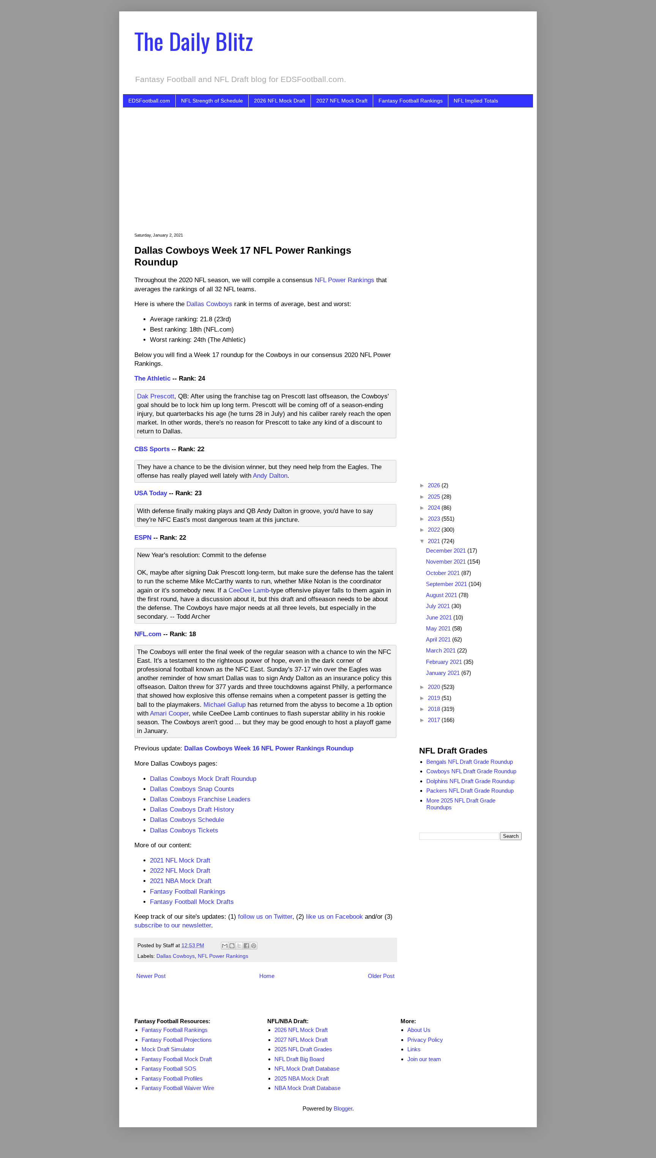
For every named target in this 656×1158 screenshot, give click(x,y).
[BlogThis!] (232, 945)
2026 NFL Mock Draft (279, 101)
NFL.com (147, 633)
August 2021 (442, 595)
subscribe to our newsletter (172, 925)
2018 (435, 709)
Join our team (424, 1059)
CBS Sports (152, 449)
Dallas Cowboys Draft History (192, 809)
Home (266, 976)
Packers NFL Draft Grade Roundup (470, 790)
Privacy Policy (425, 1039)
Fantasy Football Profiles (172, 1078)
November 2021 (446, 561)
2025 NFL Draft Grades (303, 1049)
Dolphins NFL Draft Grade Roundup (470, 781)
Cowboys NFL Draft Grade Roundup (471, 771)
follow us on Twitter (265, 916)
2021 (435, 541)
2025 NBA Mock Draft (301, 1078)
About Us (418, 1030)
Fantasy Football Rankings (410, 101)
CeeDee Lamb (249, 590)
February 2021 (445, 662)
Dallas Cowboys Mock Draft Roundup (203, 778)
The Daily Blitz (193, 40)
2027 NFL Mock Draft (341, 101)
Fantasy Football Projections (177, 1039)
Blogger (343, 1108)
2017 (435, 720)
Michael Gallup (224, 704)
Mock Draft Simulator (168, 1049)
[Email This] (225, 945)
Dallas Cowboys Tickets (184, 830)
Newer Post (151, 976)
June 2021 (439, 617)
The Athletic (152, 378)
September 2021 (447, 584)
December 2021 (446, 550)
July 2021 (438, 606)
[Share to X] (239, 945)
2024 (435, 507)
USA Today (150, 493)
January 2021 (443, 673)
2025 (435, 496)
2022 (435, 529)
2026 (435, 485)
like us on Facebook (334, 916)
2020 (435, 687)
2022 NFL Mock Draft (180, 870)
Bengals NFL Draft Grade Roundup (469, 761)
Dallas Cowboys (209, 303)
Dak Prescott (155, 396)
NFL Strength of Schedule (212, 101)
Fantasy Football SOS (169, 1068)
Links (414, 1049)
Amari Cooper (169, 713)
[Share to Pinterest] (253, 945)
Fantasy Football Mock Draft (177, 1059)
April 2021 (439, 639)
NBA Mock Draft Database (307, 1088)
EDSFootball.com (149, 101)
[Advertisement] (339, 164)
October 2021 (443, 573)
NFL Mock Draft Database (306, 1068)
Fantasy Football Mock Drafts (192, 901)
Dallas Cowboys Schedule (187, 819)
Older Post (381, 976)
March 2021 (441, 650)
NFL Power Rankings (344, 279)
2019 (435, 698)
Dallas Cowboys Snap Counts (192, 788)
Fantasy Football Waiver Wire (178, 1088)
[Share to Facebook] (246, 945)
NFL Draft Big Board (299, 1059)
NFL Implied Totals (476, 101)
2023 (435, 518)
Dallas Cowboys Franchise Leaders (200, 799)
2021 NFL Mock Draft (180, 860)
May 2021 (439, 628)
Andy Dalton (270, 475)
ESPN (142, 537)
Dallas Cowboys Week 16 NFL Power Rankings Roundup (268, 748)
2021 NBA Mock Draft (180, 880)
